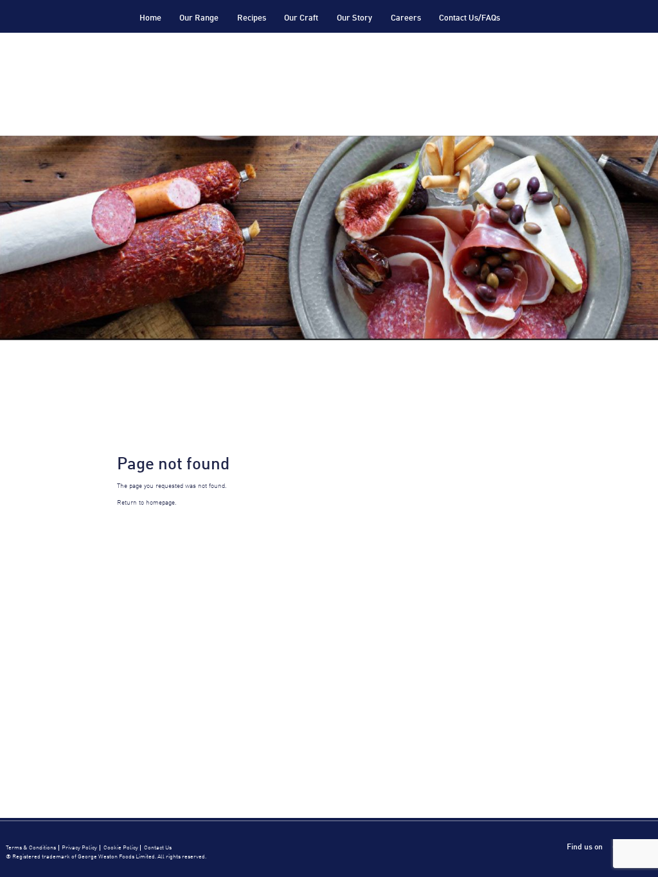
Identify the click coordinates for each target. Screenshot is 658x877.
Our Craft (301, 18)
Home (150, 18)
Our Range (198, 18)
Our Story (354, 18)
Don (84, 32)
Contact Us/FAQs (469, 18)
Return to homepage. (147, 502)
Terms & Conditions (31, 848)
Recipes (251, 18)
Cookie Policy (120, 848)
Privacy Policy (79, 848)
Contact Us (158, 848)
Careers (406, 18)
